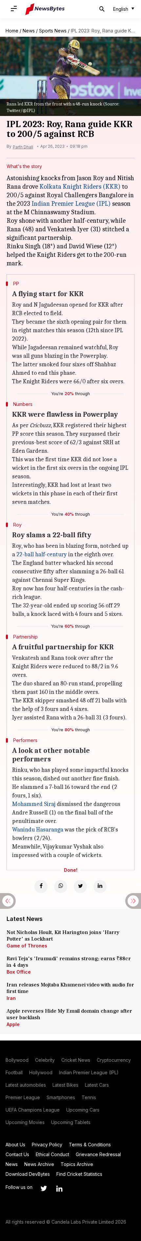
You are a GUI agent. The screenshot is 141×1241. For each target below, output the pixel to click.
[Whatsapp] (60, 886)
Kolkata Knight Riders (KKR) (80, 186)
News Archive (39, 1164)
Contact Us (17, 1154)
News (29, 30)
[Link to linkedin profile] (59, 1188)
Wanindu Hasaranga (37, 829)
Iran (11, 998)
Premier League (23, 1097)
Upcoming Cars (82, 1110)
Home (12, 30)
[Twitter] (80, 886)
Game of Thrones (27, 945)
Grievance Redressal (98, 1154)
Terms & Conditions (90, 1144)
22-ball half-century (41, 554)
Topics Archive (77, 1164)
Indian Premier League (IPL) (71, 203)
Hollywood (40, 1072)
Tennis (89, 1097)
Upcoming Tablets (71, 1122)
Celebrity (45, 1060)
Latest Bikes (65, 1085)
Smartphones (61, 1097)
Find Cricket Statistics (79, 1174)
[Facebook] (41, 886)
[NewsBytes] (45, 9)
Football (14, 1072)
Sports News (53, 30)
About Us (15, 1144)
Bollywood (17, 1060)
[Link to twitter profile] (43, 1188)
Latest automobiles (26, 1085)
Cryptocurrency (114, 1060)
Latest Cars (97, 1085)
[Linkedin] (100, 886)
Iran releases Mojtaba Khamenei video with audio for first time (70, 988)
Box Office (19, 972)
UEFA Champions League (33, 1110)
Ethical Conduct (52, 1154)
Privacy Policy (47, 1144)
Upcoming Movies (25, 1122)
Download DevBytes (28, 1174)
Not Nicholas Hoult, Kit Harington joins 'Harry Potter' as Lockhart (63, 935)
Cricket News (75, 1060)
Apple (13, 1024)
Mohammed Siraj (33, 804)
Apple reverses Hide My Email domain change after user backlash (69, 1014)
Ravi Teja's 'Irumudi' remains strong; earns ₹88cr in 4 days (69, 961)
